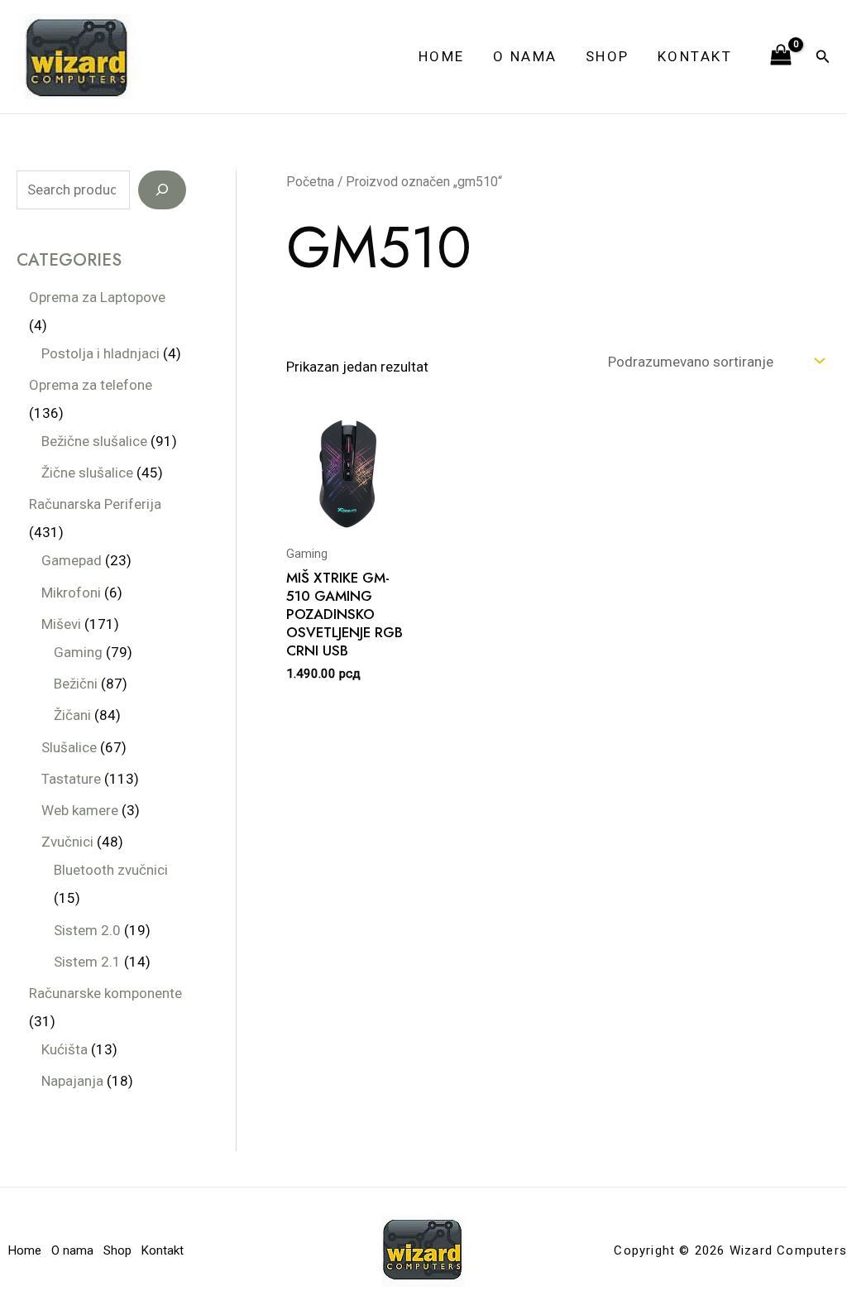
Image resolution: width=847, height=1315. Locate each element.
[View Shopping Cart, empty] (781, 56)
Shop (607, 56)
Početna (310, 182)
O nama (525, 56)
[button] (823, 56)
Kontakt (695, 56)
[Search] (162, 190)
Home (442, 56)
